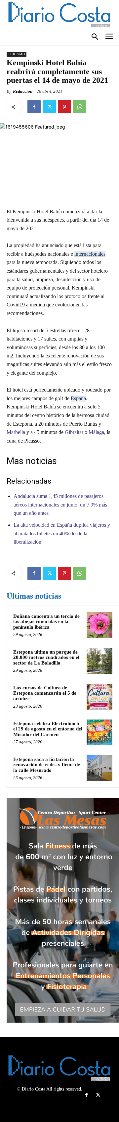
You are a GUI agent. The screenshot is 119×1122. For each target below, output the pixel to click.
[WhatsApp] (79, 106)
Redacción (22, 91)
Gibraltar (73, 432)
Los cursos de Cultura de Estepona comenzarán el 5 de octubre (44, 693)
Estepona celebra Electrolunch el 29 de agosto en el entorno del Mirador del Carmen (47, 729)
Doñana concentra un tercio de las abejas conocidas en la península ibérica (46, 622)
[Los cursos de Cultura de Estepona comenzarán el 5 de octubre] (99, 697)
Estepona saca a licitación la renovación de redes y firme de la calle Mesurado (46, 765)
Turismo (16, 54)
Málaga (96, 432)
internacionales (89, 254)
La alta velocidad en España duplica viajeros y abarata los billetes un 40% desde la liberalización (62, 533)
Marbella (16, 432)
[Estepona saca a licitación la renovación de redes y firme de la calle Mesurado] (99, 768)
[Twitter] (49, 106)
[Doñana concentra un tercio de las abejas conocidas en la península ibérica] (99, 625)
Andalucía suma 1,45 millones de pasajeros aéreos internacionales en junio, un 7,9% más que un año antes (60, 504)
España (78, 398)
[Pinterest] (64, 106)
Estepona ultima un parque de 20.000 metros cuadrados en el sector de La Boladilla (46, 657)
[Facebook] (34, 106)
